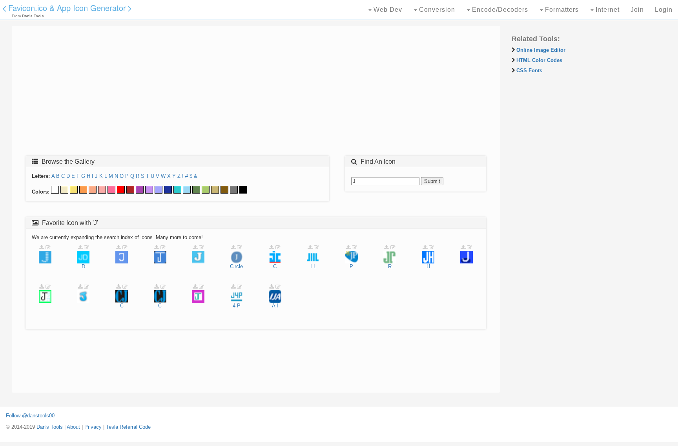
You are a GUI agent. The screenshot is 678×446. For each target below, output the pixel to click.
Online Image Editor (540, 50)
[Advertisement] (253, 93)
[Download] (41, 247)
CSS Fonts (529, 70)
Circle (236, 266)
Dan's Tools (49, 427)
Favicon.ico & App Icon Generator (67, 7)
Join (637, 9)
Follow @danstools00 (30, 416)
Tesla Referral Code (128, 427)
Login (664, 9)
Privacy (93, 427)
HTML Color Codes (539, 60)
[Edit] (48, 247)
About (73, 427)
